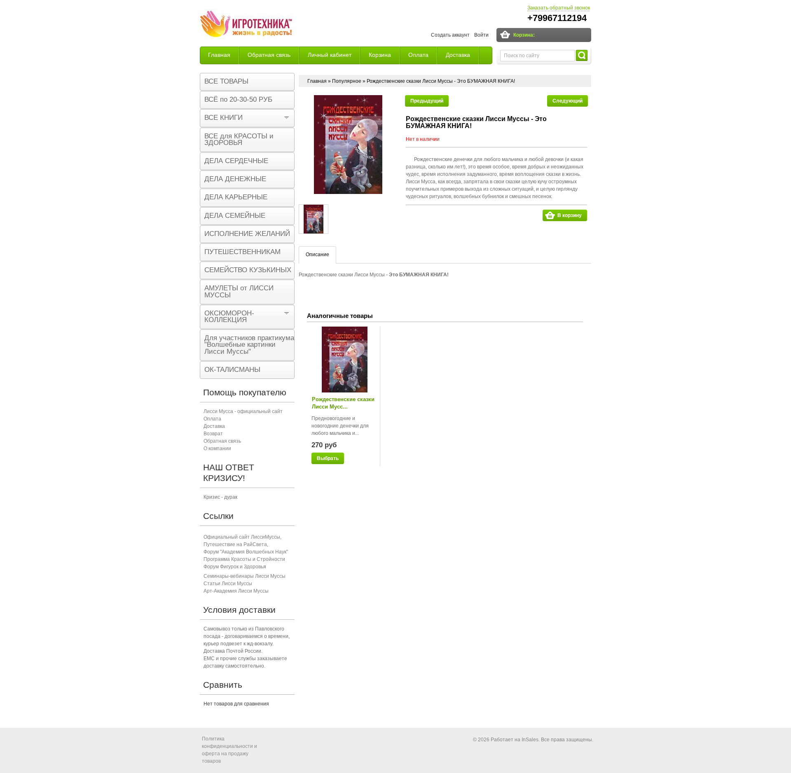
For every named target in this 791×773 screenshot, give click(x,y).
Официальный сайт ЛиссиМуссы (242, 537)
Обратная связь (269, 54)
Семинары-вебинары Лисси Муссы (245, 576)
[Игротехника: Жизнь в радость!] (247, 25)
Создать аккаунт (450, 35)
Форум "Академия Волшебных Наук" (246, 552)
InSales (530, 740)
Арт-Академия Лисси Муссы (236, 591)
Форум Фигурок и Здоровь (233, 567)
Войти (481, 35)
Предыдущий (426, 101)
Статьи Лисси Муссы (228, 583)
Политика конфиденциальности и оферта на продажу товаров (229, 750)
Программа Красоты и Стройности (244, 559)
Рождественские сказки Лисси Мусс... (343, 403)
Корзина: (524, 35)
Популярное (346, 81)
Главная (219, 54)
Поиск (581, 55)
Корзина (380, 54)
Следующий (567, 101)
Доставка (458, 54)
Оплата (418, 54)
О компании (217, 448)
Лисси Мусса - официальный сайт (243, 411)
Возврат (213, 434)
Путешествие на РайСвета (235, 544)
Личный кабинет (329, 54)
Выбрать (328, 458)
